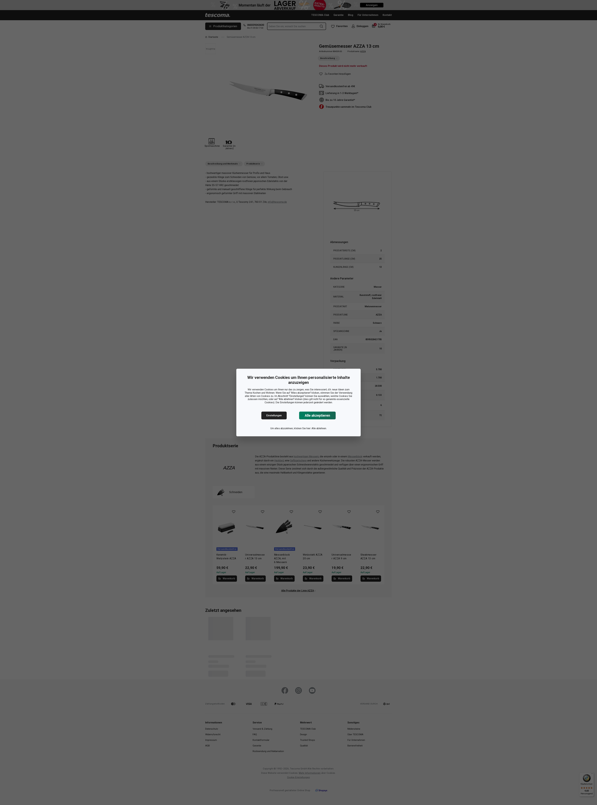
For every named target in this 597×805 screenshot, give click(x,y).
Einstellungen (274, 415)
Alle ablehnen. (319, 428)
